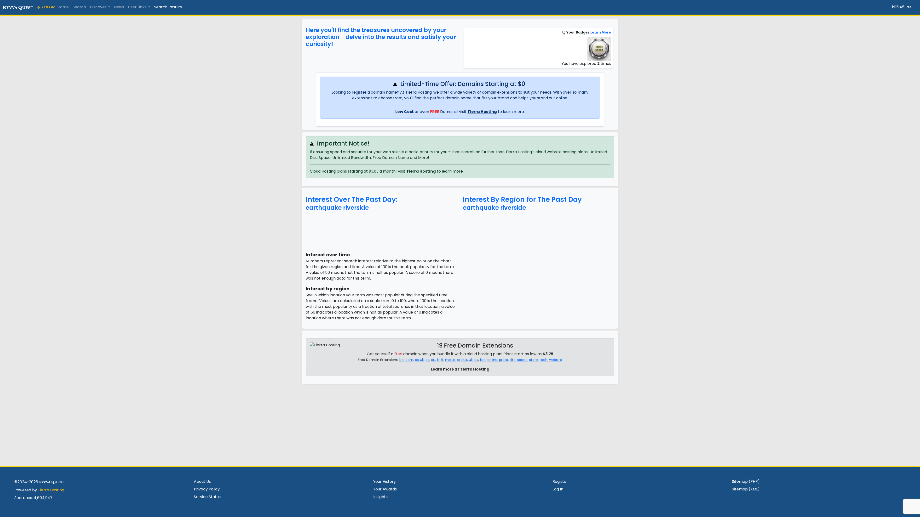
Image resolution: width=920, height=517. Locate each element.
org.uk (462, 359)
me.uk (450, 359)
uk (471, 359)
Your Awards (385, 489)
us (476, 359)
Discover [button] (98, 7)
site (513, 359)
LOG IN (48, 7)
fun (483, 359)
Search (79, 7)
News (119, 7)
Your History (384, 481)
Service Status (207, 497)
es (427, 359)
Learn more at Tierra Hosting (460, 369)
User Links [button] (137, 7)
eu (433, 359)
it (442, 359)
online (492, 359)
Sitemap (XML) (746, 489)
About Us (202, 481)
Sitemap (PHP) (746, 481)
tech (543, 359)
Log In (557, 489)
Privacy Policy (207, 489)
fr (438, 359)
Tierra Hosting (482, 111)
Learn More (600, 32)
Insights (380, 497)
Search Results (168, 7)
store (533, 359)
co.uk (419, 359)
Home (63, 7)
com (409, 359)
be (401, 359)
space (522, 359)
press (503, 359)
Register (560, 481)
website (555, 359)
